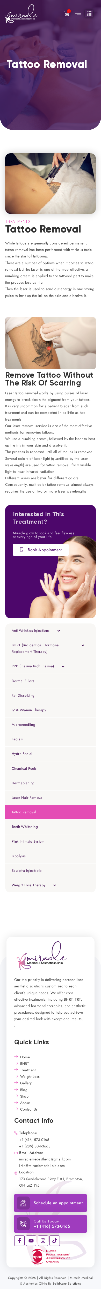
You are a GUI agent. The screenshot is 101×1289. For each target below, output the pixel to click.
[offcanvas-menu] (89, 13)
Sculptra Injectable (27, 870)
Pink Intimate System (28, 841)
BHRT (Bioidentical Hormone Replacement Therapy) (35, 648)
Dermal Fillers (23, 680)
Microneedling (23, 724)
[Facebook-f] (19, 1240)
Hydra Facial (22, 753)
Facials (17, 739)
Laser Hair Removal (27, 797)
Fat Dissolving (23, 695)
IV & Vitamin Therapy (29, 710)
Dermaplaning (23, 783)
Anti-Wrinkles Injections (31, 630)
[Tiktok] (54, 1240)
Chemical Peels (24, 768)
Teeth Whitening (25, 826)
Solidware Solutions (67, 1283)
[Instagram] (43, 1240)
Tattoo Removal (24, 812)
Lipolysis (19, 856)
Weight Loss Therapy (29, 885)
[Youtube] (31, 1240)
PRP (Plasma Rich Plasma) (33, 666)
